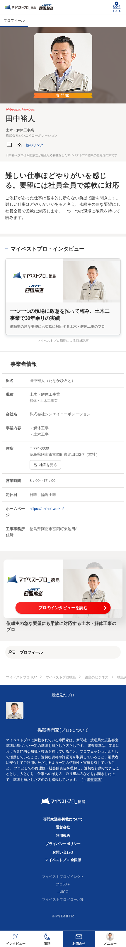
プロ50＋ (63, 883)
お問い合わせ (63, 852)
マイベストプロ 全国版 (63, 859)
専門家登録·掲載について (63, 819)
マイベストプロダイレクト (63, 876)
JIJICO (63, 891)
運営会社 (63, 826)
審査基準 (94, 779)
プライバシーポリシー (63, 843)
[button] (34, 145)
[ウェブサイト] (9, 144)
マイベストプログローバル (63, 899)
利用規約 (63, 835)
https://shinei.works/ (47, 508)
